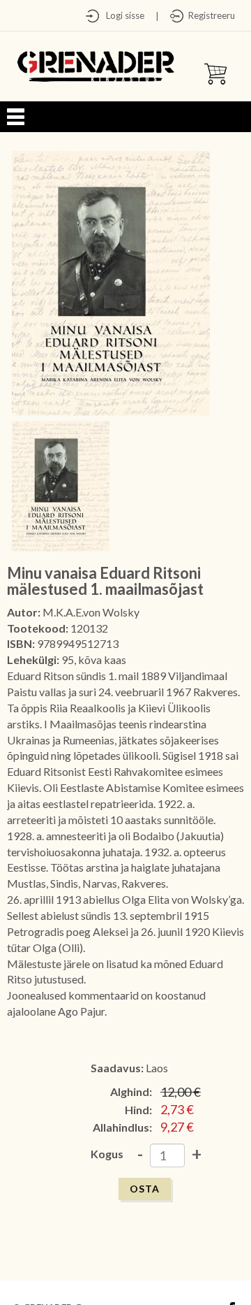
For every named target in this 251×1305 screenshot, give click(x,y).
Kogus (107, 1153)
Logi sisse (122, 15)
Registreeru (209, 15)
